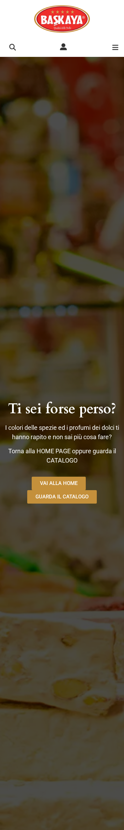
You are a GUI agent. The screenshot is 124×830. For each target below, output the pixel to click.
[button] (13, 47)
